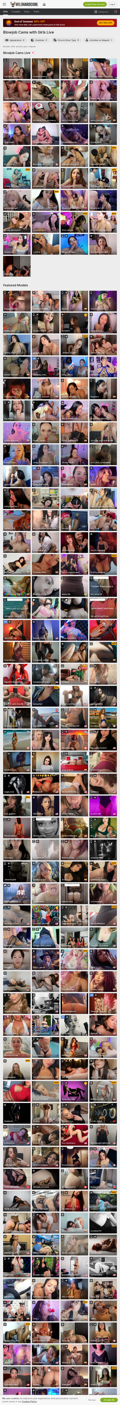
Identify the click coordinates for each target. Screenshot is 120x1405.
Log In (112, 4)
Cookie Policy (29, 1401)
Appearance (15, 40)
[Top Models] (44, 4)
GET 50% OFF (105, 23)
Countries (39, 40)
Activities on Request (99, 40)
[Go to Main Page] (24, 4)
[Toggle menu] (4, 4)
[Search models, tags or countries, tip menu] (115, 11)
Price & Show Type (67, 40)
